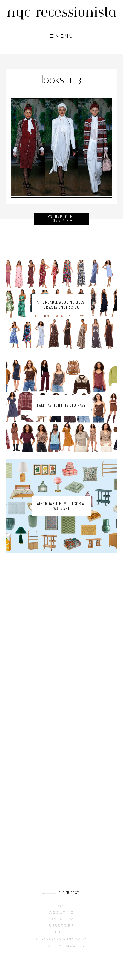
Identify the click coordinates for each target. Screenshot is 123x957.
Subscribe (61, 925)
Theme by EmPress (61, 946)
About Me (61, 912)
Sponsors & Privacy (61, 938)
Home (61, 906)
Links (61, 932)
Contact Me (61, 919)
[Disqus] (61, 657)
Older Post (69, 892)
